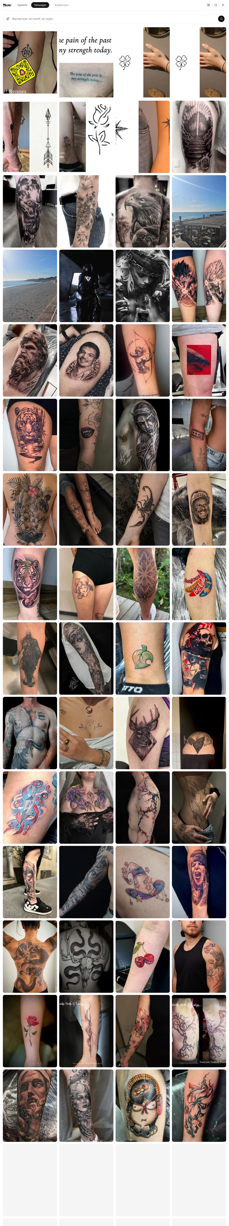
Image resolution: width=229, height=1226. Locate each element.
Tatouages (40, 5)
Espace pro (61, 5)
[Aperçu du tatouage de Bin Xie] (30, 360)
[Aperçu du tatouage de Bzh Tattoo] (30, 62)
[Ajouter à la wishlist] (52, 31)
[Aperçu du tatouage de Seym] (30, 1031)
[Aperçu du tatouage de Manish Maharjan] (30, 509)
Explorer (23, 5)
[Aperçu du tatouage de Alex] (30, 882)
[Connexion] (223, 5)
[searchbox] (114, 19)
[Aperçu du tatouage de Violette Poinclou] (199, 956)
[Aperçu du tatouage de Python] (30, 733)
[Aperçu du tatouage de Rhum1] (30, 435)
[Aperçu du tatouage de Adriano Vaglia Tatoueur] (30, 286)
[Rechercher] (221, 19)
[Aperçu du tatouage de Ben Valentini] (86, 956)
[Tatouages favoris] (208, 5)
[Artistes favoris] (216, 5)
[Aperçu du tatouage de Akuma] (86, 435)
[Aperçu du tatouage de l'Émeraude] (86, 807)
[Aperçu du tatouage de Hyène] (30, 807)
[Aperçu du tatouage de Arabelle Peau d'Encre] (86, 1031)
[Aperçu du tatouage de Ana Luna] (30, 211)
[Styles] (7, 19)
